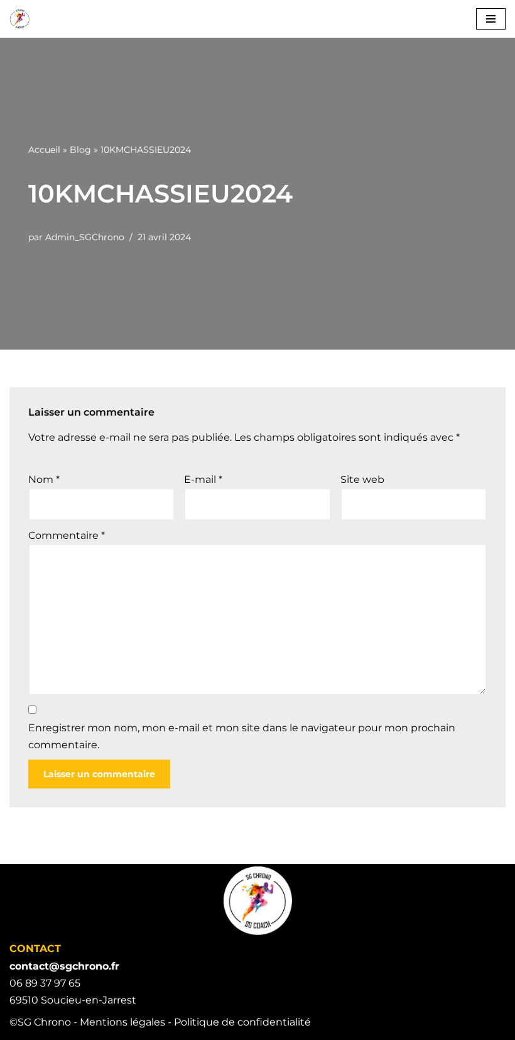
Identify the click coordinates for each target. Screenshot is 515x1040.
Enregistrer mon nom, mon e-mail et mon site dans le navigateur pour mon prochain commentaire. (241, 736)
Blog (80, 149)
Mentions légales (122, 1022)
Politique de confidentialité (242, 1022)
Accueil (44, 149)
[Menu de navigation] (491, 19)
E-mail (203, 479)
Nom (44, 479)
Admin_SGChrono (84, 237)
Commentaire (66, 535)
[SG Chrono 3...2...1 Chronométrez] (19, 19)
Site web (362, 479)
